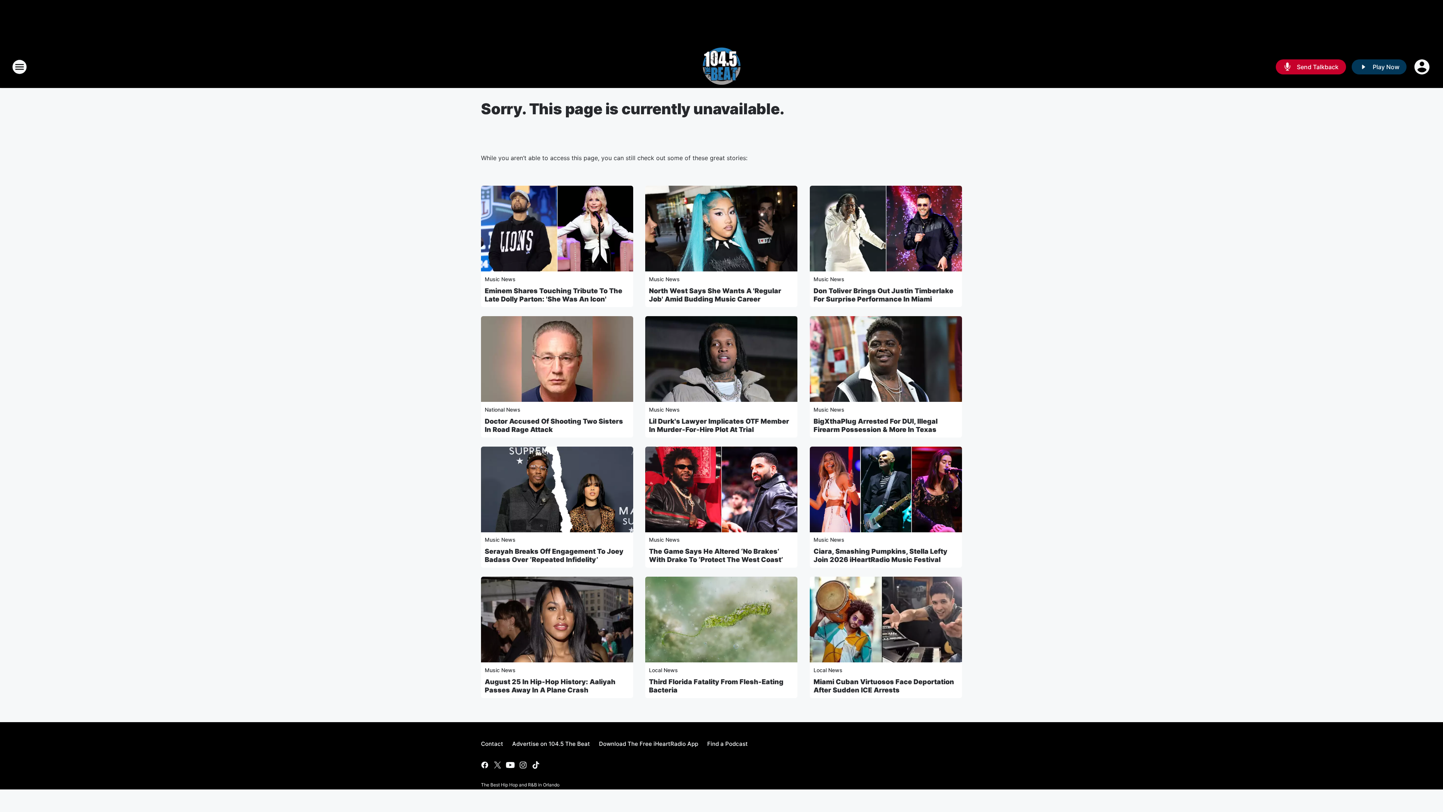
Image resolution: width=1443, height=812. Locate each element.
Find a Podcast (727, 743)
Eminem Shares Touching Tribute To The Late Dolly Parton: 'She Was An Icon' (553, 295)
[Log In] (1422, 66)
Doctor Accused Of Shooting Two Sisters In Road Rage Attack (554, 425)
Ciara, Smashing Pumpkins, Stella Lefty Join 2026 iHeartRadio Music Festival (880, 555)
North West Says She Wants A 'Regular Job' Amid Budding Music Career (715, 295)
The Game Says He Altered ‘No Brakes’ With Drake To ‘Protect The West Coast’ (716, 555)
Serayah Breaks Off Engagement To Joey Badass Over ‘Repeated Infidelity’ (554, 555)
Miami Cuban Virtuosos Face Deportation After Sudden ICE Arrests (884, 686)
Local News (663, 670)
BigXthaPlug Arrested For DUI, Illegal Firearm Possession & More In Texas (876, 425)
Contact (492, 743)
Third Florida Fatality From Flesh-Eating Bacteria (716, 686)
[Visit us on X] (497, 765)
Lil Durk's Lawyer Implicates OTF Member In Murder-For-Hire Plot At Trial (719, 425)
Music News (500, 279)
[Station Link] (721, 66)
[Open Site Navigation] (19, 66)
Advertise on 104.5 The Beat (551, 743)
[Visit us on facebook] (484, 765)
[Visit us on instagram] (523, 765)
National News (502, 409)
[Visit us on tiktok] (535, 765)
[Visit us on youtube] (510, 765)
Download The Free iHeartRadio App (648, 743)
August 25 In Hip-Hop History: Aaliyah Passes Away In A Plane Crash (550, 686)
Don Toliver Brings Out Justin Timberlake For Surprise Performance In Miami (883, 295)
